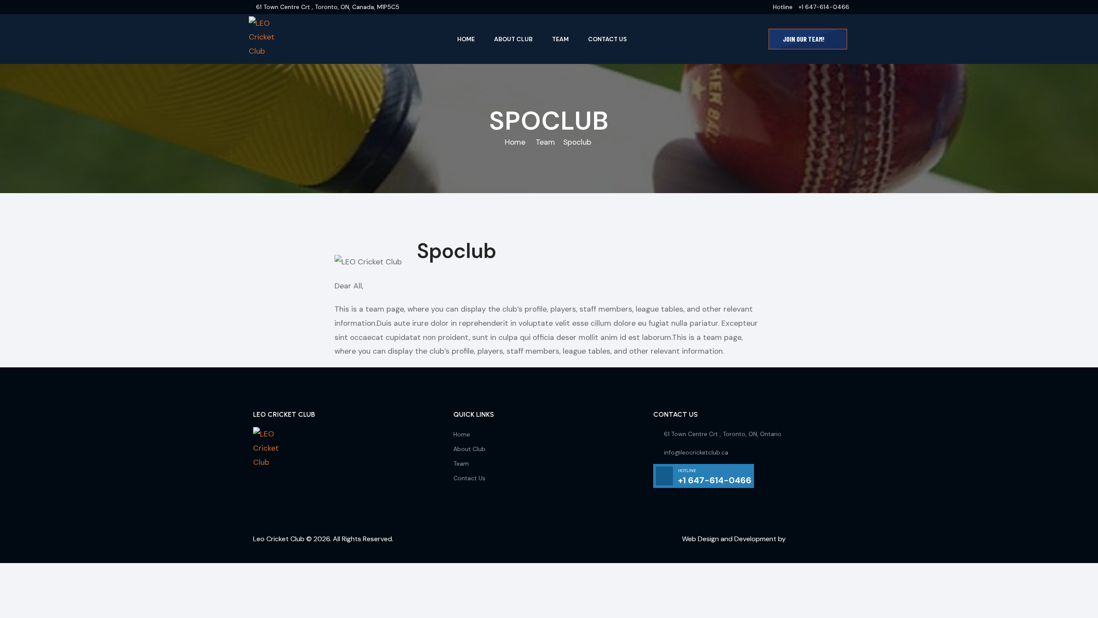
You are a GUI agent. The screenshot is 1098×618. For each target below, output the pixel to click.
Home (466, 39)
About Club (513, 39)
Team (560, 39)
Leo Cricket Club (279, 538)
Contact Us (607, 39)
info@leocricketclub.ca (696, 452)
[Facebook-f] (263, 489)
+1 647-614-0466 (824, 7)
